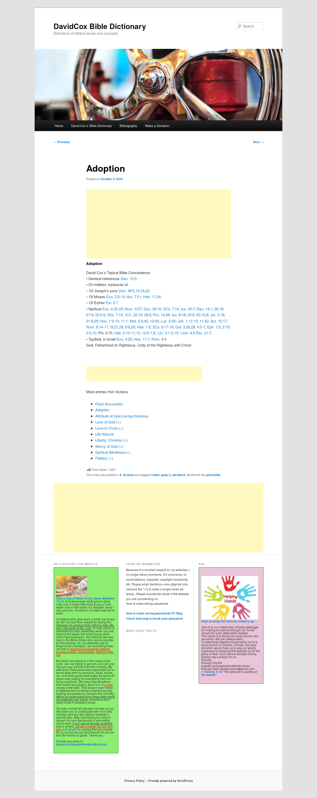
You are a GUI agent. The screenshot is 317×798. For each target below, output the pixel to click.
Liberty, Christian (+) (111, 440)
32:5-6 (100, 314)
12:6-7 (147, 332)
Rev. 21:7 (203, 332)
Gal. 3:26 (182, 326)
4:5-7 (201, 326)
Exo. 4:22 (124, 339)
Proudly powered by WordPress (170, 780)
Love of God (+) (108, 421)
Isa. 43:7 (188, 308)
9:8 (127, 326)
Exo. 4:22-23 (112, 308)
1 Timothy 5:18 (211, 672)
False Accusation (109, 403)
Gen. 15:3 (128, 278)
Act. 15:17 (219, 320)
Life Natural (104, 434)
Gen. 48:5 (126, 290)
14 (137, 290)
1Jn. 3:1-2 (165, 332)
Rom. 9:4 (159, 339)
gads (164, 475)
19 (111, 326)
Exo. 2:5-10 (115, 296)
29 (121, 326)
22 (147, 290)
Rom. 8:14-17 (97, 326)
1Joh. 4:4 (187, 332)
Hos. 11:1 (142, 339)
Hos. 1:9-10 (109, 320)
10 (176, 332)
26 (133, 326)
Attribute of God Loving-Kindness (122, 415)
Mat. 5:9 (136, 320)
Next (258, 142)
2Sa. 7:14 (115, 314)
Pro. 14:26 (161, 314)
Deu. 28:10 (152, 308)
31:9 (89, 320)
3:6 (88, 332)
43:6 (190, 314)
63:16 (200, 314)
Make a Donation (157, 125)
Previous (61, 142)
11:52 (204, 320)
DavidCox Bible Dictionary (99, 26)
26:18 (218, 308)
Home (59, 125)
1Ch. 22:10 (133, 314)
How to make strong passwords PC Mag (154, 613)
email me (74, 729)
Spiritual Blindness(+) (112, 452)
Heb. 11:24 (152, 296)
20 (96, 320)
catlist (155, 475)
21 (116, 326)
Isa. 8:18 (178, 314)
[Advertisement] (158, 223)
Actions (128, 475)
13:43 (154, 320)
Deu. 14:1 (204, 308)
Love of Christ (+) (109, 428)
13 (138, 332)
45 (146, 320)
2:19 (225, 326)
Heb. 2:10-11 (124, 332)
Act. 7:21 (134, 296)
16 (142, 290)
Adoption (102, 409)
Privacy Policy (134, 780)
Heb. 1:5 (144, 326)
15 (94, 332)
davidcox (179, 475)
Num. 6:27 (133, 308)
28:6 (147, 314)
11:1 (124, 320)
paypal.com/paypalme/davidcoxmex (81, 744)
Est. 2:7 (112, 302)
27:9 (89, 314)
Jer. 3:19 (217, 314)
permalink (213, 475)
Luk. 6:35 (168, 320)
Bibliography (128, 125)
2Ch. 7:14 (171, 308)
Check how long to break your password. (154, 618)
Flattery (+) (104, 458)
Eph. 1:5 (213, 326)
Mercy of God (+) (109, 446)
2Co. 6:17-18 (163, 326)
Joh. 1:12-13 (188, 320)
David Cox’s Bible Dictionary (91, 125)
